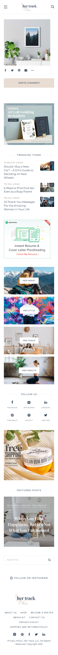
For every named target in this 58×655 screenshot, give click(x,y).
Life (9, 510)
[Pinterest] (19, 70)
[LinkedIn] (43, 634)
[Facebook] (5, 70)
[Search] (49, 560)
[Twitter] (12, 70)
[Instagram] (14, 634)
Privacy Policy (15, 640)
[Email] (25, 70)
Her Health (39, 505)
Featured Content (18, 505)
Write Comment (29, 83)
